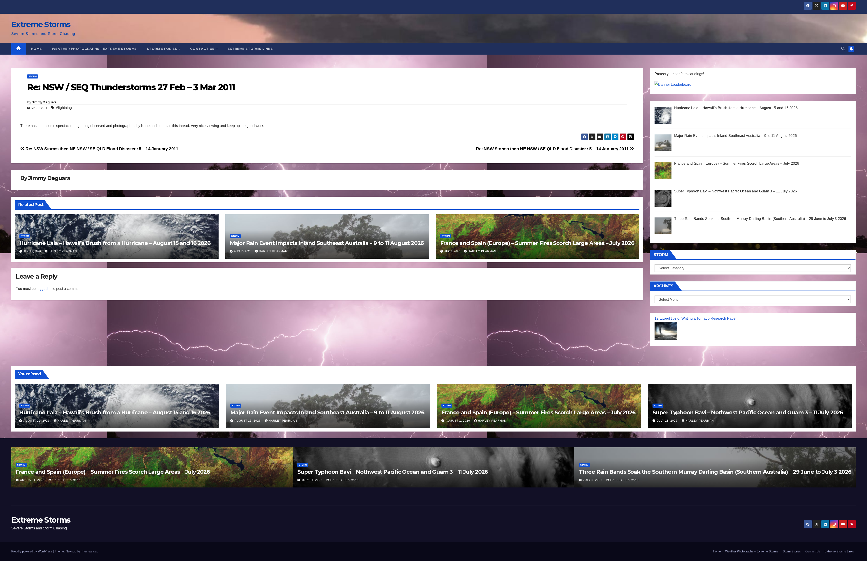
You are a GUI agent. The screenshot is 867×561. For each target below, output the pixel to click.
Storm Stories (162, 49)
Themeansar (89, 551)
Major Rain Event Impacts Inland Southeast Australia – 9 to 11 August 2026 (327, 243)
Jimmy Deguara (44, 102)
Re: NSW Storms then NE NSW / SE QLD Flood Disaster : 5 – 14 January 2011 (553, 148)
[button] (843, 49)
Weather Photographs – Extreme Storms (94, 49)
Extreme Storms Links (250, 49)
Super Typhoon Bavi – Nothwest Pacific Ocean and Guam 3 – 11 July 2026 (748, 412)
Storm (32, 76)
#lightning (64, 108)
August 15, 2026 (248, 420)
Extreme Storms (40, 24)
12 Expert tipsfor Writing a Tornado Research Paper (696, 318)
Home (36, 49)
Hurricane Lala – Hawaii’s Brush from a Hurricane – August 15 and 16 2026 (114, 243)
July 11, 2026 (667, 420)
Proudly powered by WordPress (32, 551)
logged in (44, 289)
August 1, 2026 (458, 420)
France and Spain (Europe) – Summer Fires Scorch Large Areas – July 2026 (537, 243)
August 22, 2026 (37, 420)
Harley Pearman (63, 251)
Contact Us (203, 49)
